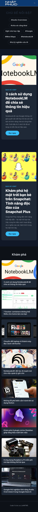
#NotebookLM (27, 37)
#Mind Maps (10, 37)
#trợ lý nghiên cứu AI (19, 42)
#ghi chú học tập (12, 31)
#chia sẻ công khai (19, 25)
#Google (29, 31)
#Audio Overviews (19, 20)
